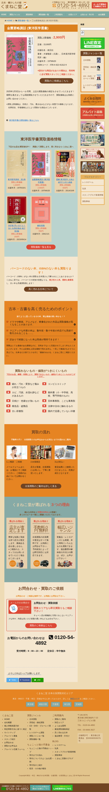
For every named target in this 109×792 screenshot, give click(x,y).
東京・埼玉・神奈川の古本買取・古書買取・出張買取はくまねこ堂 (51, 775)
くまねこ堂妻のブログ (64, 758)
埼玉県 (67, 704)
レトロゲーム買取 (89, 86)
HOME (9, 21)
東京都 (30, 704)
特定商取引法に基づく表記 (15, 729)
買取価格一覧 (23, 21)
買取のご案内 (60, 719)
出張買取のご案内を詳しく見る (41, 486)
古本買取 (87, 60)
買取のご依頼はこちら (56, 80)
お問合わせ (9, 742)
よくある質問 (60, 726)
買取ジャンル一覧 (36, 736)
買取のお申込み (10, 746)
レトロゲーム (87, 182)
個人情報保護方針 (11, 726)
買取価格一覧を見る (41, 247)
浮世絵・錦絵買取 (89, 68)
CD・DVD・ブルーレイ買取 (89, 77)
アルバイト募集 (10, 736)
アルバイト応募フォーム (14, 749)
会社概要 (8, 722)
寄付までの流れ (35, 755)
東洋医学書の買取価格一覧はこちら (24, 120)
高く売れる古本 (61, 732)
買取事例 (86, 201)
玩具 (84, 189)
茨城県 (79, 704)
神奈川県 (43, 704)
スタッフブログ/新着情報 (92, 195)
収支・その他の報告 (37, 768)
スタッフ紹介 (9, 739)
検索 (82, 24)
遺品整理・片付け (62, 736)
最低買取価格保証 (62, 729)
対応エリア (75, 699)
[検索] (82, 33)
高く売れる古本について (41, 289)
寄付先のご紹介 (35, 765)
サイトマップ (9, 732)
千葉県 (55, 704)
